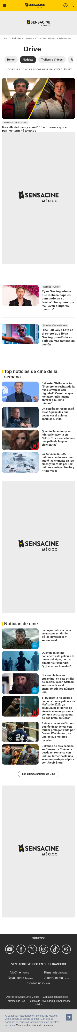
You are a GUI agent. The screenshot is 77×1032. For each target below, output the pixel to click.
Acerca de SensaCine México (22, 996)
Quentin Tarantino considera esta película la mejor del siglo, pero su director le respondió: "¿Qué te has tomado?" (58, 659)
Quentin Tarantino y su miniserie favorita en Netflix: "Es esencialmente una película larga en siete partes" (58, 438)
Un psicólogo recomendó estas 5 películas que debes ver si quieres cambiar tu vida (58, 413)
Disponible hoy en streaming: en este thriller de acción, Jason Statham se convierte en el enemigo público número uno (58, 684)
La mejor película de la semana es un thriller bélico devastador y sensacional (56, 635)
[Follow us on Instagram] (44, 949)
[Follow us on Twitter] (33, 949)
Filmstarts (50, 972)
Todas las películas (46, 38)
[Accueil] (35, 5)
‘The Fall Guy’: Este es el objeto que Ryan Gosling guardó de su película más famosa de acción (58, 337)
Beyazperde (16, 977)
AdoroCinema (53, 977)
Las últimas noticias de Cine (38, 774)
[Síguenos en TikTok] (55, 949)
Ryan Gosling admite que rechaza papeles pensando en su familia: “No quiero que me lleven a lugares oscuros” (58, 300)
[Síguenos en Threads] (67, 949)
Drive (32, 49)
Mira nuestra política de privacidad (35, 1025)
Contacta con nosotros (55, 996)
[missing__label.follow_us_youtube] (10, 949)
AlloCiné (15, 972)
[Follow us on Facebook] (21, 949)
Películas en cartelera (23, 38)
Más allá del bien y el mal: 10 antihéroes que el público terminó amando (35, 128)
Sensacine (34, 983)
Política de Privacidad (41, 1001)
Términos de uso (15, 1001)
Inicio (6, 38)
